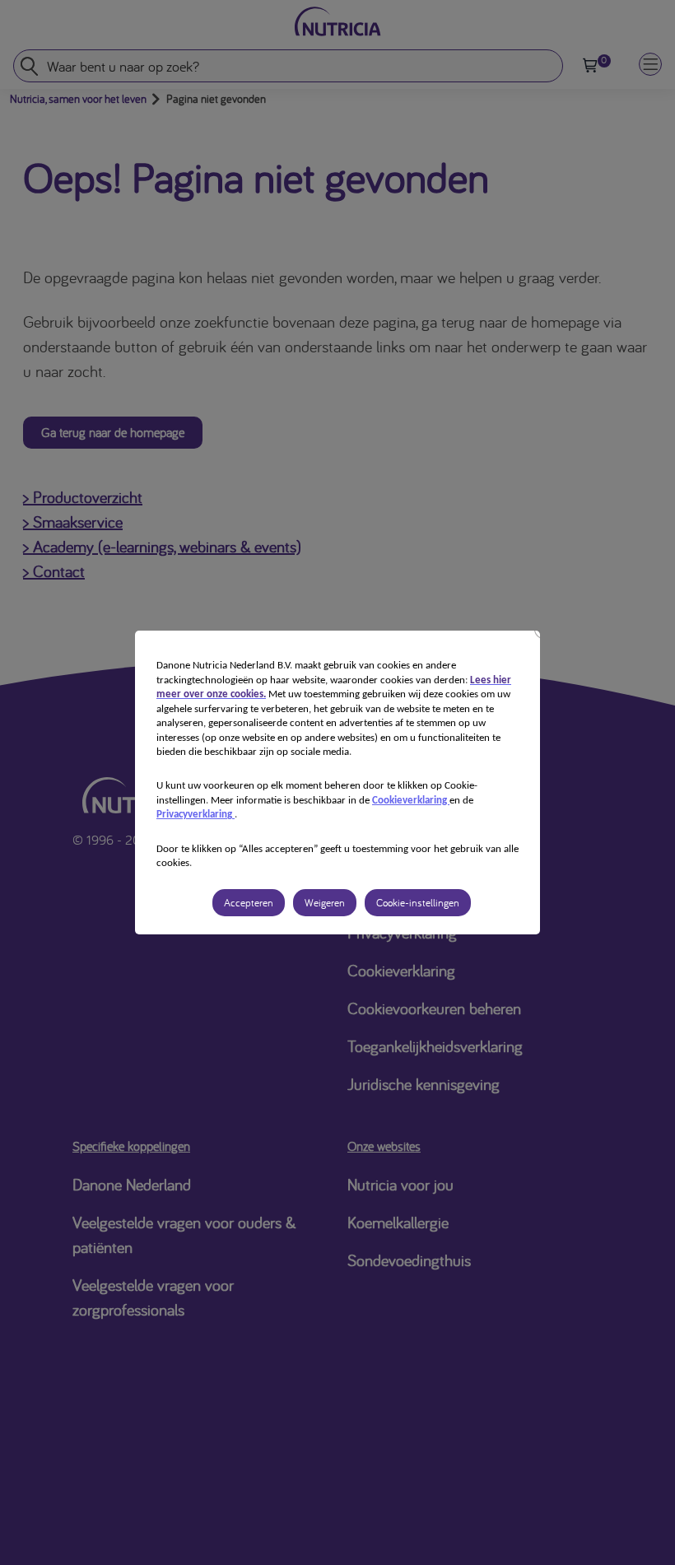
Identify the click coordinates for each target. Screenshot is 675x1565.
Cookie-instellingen (417, 903)
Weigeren (325, 903)
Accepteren (248, 903)
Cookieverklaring (410, 800)
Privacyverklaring (195, 814)
